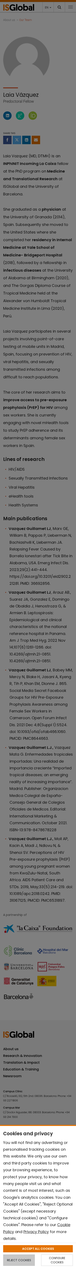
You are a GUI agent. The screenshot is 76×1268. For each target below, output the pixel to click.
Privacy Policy (36, 1231)
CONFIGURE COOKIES (57, 1260)
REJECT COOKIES (19, 1260)
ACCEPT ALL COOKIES (38, 1249)
